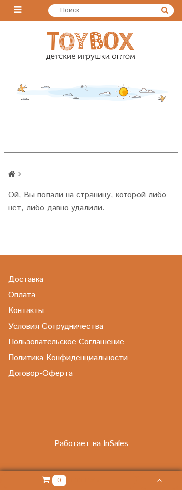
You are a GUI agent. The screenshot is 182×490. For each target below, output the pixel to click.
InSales (115, 444)
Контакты (26, 311)
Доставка (25, 279)
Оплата (21, 295)
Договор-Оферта (40, 373)
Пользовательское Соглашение (66, 342)
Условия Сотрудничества (55, 326)
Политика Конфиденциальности (68, 358)
